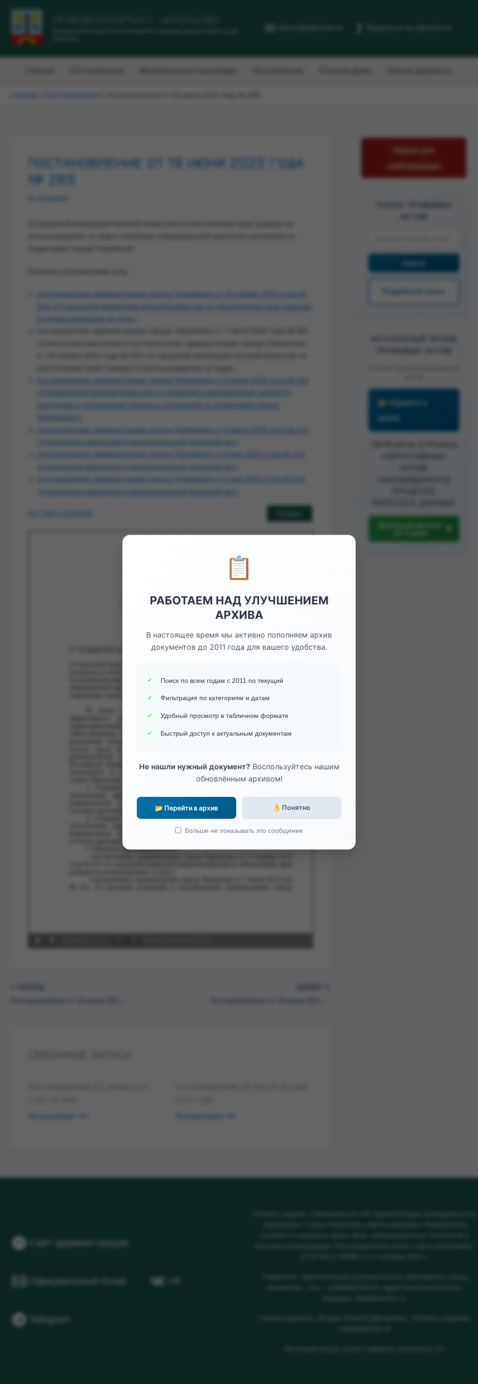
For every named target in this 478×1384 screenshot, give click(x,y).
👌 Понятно (291, 807)
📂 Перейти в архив (186, 808)
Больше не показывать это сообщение (244, 830)
